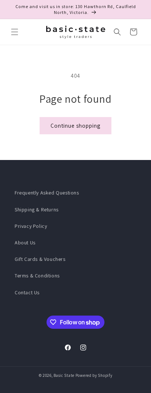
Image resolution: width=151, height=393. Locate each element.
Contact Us (27, 292)
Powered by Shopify (94, 375)
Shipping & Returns (37, 209)
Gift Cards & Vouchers (40, 259)
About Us (25, 242)
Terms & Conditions (37, 275)
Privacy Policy (31, 226)
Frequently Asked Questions (47, 192)
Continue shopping (75, 125)
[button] (15, 32)
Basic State (64, 375)
